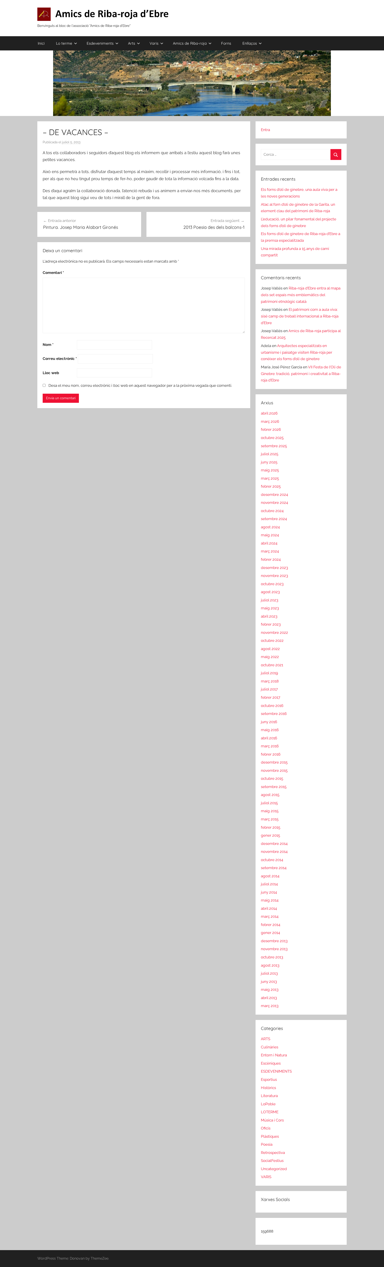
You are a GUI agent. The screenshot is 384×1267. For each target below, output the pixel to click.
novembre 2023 (274, 575)
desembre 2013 (274, 941)
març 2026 (270, 421)
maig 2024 (270, 535)
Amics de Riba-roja (190, 43)
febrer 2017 (270, 697)
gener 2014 (270, 932)
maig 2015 (269, 811)
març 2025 (270, 478)
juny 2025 (269, 462)
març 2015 (269, 819)
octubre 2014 (272, 860)
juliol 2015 (269, 803)
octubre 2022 (272, 640)
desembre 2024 (274, 494)
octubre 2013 (272, 957)
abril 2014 (269, 908)
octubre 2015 (272, 778)
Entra (265, 130)
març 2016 (270, 746)
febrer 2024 (271, 559)
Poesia (266, 1144)
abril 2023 (269, 616)
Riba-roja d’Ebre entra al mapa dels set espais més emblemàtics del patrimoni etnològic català (300, 295)
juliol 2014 (269, 884)
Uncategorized (274, 1169)
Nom (48, 344)
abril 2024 (269, 543)
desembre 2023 (274, 567)
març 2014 (269, 916)
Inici (41, 43)
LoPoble (268, 1104)
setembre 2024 (274, 519)
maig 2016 (270, 730)
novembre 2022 (274, 632)
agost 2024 (270, 527)
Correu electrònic (60, 358)
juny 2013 (269, 981)
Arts (131, 43)
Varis (154, 43)
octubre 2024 (272, 511)
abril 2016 (269, 738)
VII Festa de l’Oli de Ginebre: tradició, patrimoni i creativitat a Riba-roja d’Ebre (301, 374)
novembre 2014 (274, 851)
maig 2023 (270, 608)
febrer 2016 (270, 754)
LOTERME (269, 1112)
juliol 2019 (269, 673)
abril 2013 (269, 998)
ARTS (265, 1039)
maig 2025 (270, 470)
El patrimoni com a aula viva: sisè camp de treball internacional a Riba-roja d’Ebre (299, 316)
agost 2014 (270, 876)
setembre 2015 (273, 786)
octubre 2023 (272, 584)
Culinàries (269, 1047)
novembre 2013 (274, 949)
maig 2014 (269, 900)
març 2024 (270, 551)
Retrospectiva (273, 1152)
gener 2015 (270, 835)
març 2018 (270, 681)
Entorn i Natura (274, 1055)
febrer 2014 (270, 924)
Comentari (53, 272)
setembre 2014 (273, 868)
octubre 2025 (272, 437)
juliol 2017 (269, 689)
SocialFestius (272, 1160)
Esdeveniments (100, 43)
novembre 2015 (274, 770)
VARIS (266, 1177)
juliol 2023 (269, 600)
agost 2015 (270, 794)
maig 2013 (269, 989)
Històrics (268, 1087)
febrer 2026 (271, 429)
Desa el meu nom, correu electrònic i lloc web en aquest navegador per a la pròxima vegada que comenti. (140, 385)
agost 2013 (270, 965)
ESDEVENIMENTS (276, 1071)
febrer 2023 (271, 624)
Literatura (269, 1095)
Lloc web (51, 373)
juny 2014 (269, 892)
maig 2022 (270, 656)
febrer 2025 (271, 486)
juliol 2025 (269, 454)
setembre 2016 (274, 713)
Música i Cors (272, 1120)
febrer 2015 (270, 827)
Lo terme (64, 43)
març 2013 (269, 1006)
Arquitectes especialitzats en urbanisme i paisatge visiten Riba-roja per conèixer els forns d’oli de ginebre (296, 352)
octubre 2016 (272, 705)
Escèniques (271, 1063)
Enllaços (249, 43)
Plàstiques (270, 1136)
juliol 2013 (269, 973)
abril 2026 (269, 413)
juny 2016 (269, 722)
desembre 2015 (274, 762)
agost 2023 (270, 592)
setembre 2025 (274, 446)
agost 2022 (270, 648)
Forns (226, 43)
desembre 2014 (274, 843)
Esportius (269, 1079)
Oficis (265, 1128)
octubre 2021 (272, 665)
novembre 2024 (274, 502)
